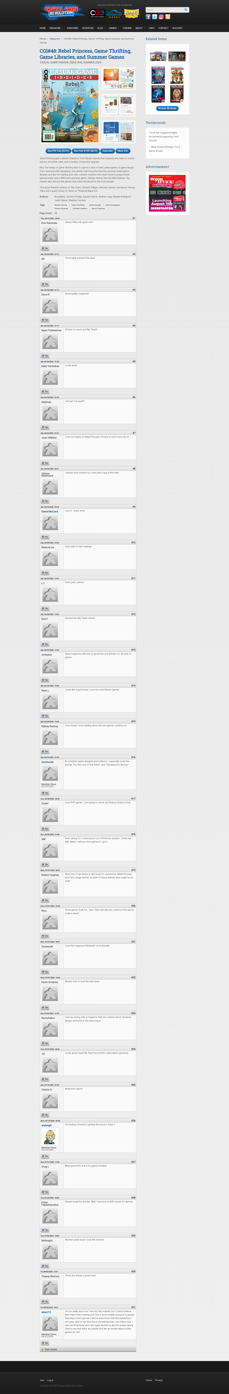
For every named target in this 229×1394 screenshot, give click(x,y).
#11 (133, 578)
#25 (133, 1085)
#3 (134, 290)
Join (42, 1380)
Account (177, 28)
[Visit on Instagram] (161, 16)
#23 (133, 1013)
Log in (50, 1380)
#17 (133, 798)
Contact (164, 28)
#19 (133, 870)
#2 (134, 254)
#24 (133, 1049)
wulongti (46, 1125)
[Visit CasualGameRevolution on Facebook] (148, 16)
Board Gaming (98, 208)
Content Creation (79, 208)
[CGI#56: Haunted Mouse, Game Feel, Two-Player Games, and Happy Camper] (158, 75)
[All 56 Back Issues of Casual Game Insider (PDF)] (177, 56)
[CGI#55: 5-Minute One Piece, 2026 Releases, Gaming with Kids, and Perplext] (177, 75)
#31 (133, 1307)
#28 (133, 1197)
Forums (127, 28)
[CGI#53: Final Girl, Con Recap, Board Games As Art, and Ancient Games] (177, 94)
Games (113, 28)
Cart (152, 28)
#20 (133, 906)
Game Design (95, 205)
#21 (133, 941)
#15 (133, 721)
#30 (133, 1271)
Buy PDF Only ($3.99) (58, 151)
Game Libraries (61, 208)
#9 (134, 507)
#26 (133, 1120)
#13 (133, 650)
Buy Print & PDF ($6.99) (85, 151)
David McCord (49, 511)
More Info (123, 151)
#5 (134, 361)
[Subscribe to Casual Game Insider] (158, 56)
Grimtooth (47, 762)
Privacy (159, 1380)
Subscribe (72, 28)
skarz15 (46, 1312)
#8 (134, 468)
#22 (133, 977)
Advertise (88, 28)
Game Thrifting (78, 205)
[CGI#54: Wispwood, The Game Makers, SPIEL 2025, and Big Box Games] (158, 94)
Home (43, 28)
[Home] (63, 12)
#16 (133, 757)
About (139, 28)
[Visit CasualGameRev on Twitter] (154, 16)
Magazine (55, 28)
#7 (134, 433)
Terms (149, 1380)
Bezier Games (61, 205)
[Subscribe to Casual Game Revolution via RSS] (167, 16)
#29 (133, 1235)
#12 (133, 614)
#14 (133, 685)
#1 (134, 218)
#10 (133, 542)
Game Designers (112, 205)
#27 (133, 1162)
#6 (134, 397)
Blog (100, 28)
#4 (134, 325)
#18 (133, 834)
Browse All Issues (167, 108)
